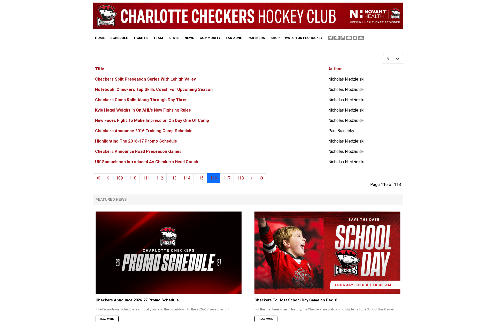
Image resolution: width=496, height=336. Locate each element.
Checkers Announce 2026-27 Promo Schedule (137, 300)
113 (173, 178)
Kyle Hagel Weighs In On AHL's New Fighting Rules (143, 110)
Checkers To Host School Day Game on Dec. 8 (295, 300)
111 (146, 178)
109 (119, 178)
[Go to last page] (261, 178)
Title (99, 68)
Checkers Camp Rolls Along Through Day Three (141, 99)
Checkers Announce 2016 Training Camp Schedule (143, 130)
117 (226, 178)
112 (159, 178)
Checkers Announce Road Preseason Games (138, 151)
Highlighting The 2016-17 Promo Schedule (136, 141)
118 (240, 178)
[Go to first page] (98, 178)
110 (132, 178)
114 (186, 178)
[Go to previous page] (108, 178)
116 (213, 178)
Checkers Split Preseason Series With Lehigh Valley (145, 79)
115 (200, 178)
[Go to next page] (251, 178)
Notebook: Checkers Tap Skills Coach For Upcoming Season (154, 89)
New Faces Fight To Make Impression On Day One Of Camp (152, 120)
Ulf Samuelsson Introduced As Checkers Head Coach (146, 161)
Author (335, 68)
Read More (107, 318)
